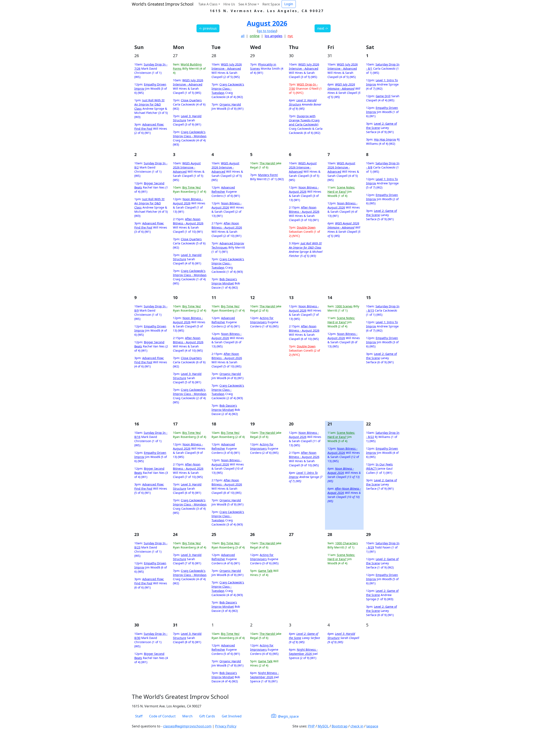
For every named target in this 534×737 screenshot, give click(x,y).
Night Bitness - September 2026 (264, 675)
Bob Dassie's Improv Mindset (224, 281)
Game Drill (383, 96)
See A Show (247, 4)
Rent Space (271, 4)
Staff (138, 716)
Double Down (306, 227)
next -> (322, 28)
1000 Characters (346, 543)
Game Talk (265, 571)
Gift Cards (207, 716)
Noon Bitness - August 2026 (188, 201)
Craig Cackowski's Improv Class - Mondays (190, 134)
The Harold (267, 163)
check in (356, 726)
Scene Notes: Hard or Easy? (341, 189)
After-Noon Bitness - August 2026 (188, 221)
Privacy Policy (225, 726)
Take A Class (208, 4)
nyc (290, 36)
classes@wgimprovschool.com (187, 726)
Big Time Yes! (191, 187)
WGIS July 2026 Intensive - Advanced (188, 82)
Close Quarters (191, 100)
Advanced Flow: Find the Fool (149, 126)
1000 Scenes (344, 306)
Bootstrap (340, 726)
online (254, 36)
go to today (267, 31)
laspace (372, 726)
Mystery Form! (268, 175)
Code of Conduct (162, 716)
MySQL (323, 726)
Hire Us (229, 4)
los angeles (273, 36)
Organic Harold (230, 104)
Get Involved (232, 716)
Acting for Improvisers (261, 320)
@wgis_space (288, 716)
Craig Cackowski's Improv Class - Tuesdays (228, 88)
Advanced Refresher (223, 189)
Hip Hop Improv (385, 139)
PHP (311, 726)
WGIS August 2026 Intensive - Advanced (187, 167)
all (242, 36)
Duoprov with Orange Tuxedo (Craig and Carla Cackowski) (304, 120)
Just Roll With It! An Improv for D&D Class (149, 104)
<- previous (208, 28)
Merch (187, 716)
